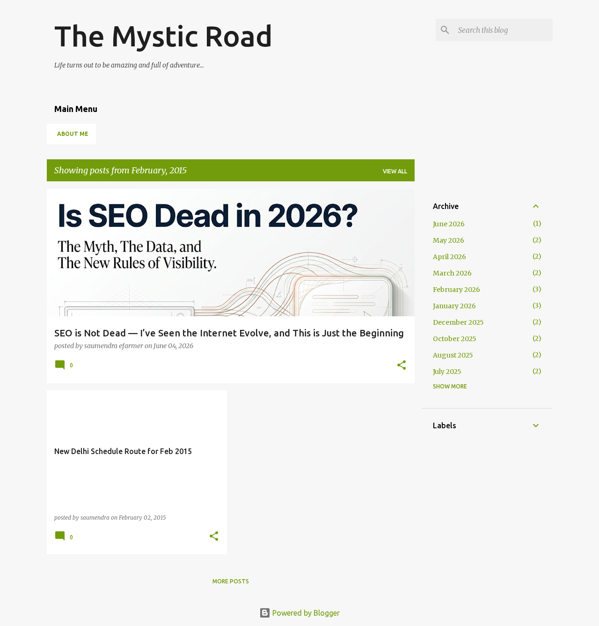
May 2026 (448, 240)
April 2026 (449, 257)
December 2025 (458, 322)
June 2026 (449, 224)
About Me (72, 134)
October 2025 (454, 339)
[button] (401, 365)
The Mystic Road (163, 35)
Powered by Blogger (305, 613)
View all (395, 171)
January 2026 (454, 306)
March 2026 (452, 273)
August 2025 (453, 355)
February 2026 (456, 289)
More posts (230, 581)
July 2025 (447, 371)
